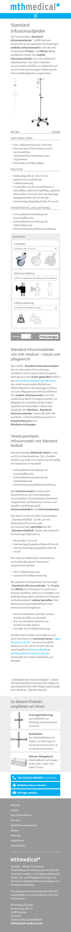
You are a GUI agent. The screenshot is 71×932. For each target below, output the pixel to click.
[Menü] (35, 16)
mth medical (25, 859)
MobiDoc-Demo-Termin (31, 785)
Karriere (15, 820)
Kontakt (15, 805)
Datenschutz (18, 845)
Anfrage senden (27, 792)
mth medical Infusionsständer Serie (35, 380)
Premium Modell (37, 649)
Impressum (17, 840)
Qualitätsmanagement (24, 825)
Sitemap (15, 835)
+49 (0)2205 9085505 (36, 778)
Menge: (16, 336)
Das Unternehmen (21, 815)
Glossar (15, 830)
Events (14, 810)
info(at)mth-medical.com (27, 923)
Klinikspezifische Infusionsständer (30, 653)
